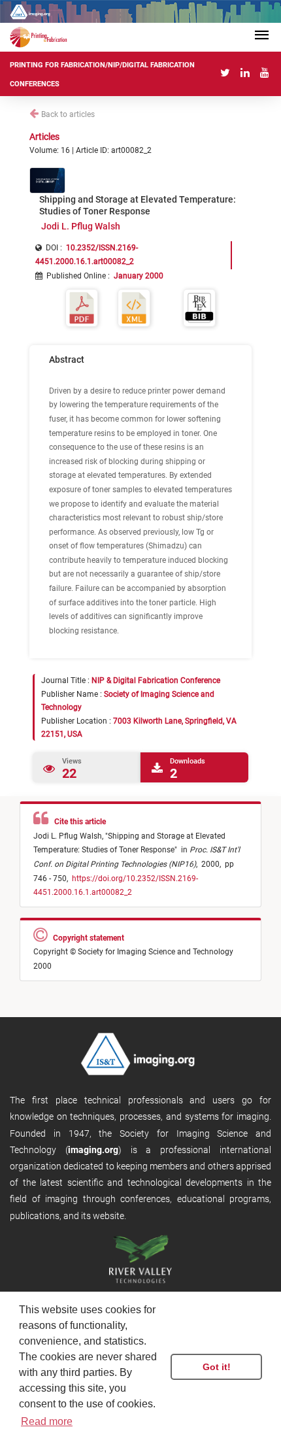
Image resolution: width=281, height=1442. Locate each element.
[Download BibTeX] (199, 307)
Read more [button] (47, 1421)
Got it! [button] (217, 1367)
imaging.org (93, 1150)
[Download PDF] (81, 307)
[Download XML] (134, 307)
